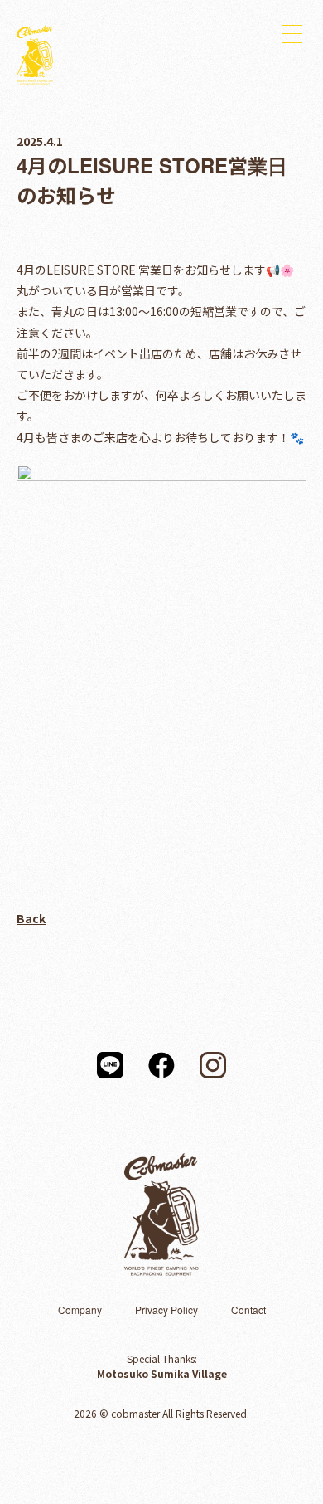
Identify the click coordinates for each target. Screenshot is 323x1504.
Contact (248, 1309)
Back (31, 918)
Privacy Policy (166, 1309)
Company (80, 1309)
